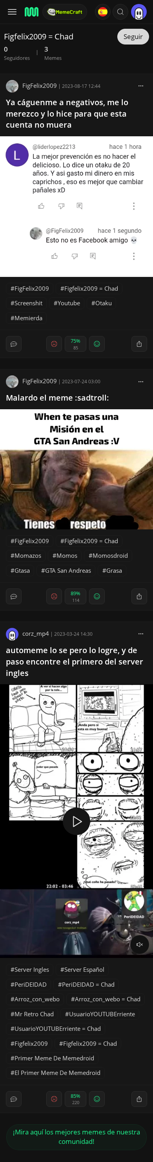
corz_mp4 (35, 633)
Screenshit (28, 303)
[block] (141, 85)
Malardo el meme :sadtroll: (57, 397)
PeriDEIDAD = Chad (88, 984)
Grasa (114, 570)
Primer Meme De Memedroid (54, 1058)
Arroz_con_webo (37, 999)
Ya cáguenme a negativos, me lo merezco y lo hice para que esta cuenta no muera (67, 113)
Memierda (28, 318)
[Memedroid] (31, 12)
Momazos (28, 555)
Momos (66, 555)
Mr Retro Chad (34, 1014)
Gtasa (22, 570)
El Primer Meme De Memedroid (57, 1073)
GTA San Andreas (68, 570)
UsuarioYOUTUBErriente (102, 1014)
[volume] (139, 944)
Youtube (69, 303)
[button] (120, 12)
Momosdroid (110, 555)
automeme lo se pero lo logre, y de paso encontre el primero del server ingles (74, 661)
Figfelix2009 (31, 1043)
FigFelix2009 (39, 85)
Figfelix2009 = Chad (91, 288)
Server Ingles (32, 969)
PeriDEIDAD (31, 984)
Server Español (84, 969)
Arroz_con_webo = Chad (107, 999)
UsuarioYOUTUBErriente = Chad (58, 1028)
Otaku (103, 303)
